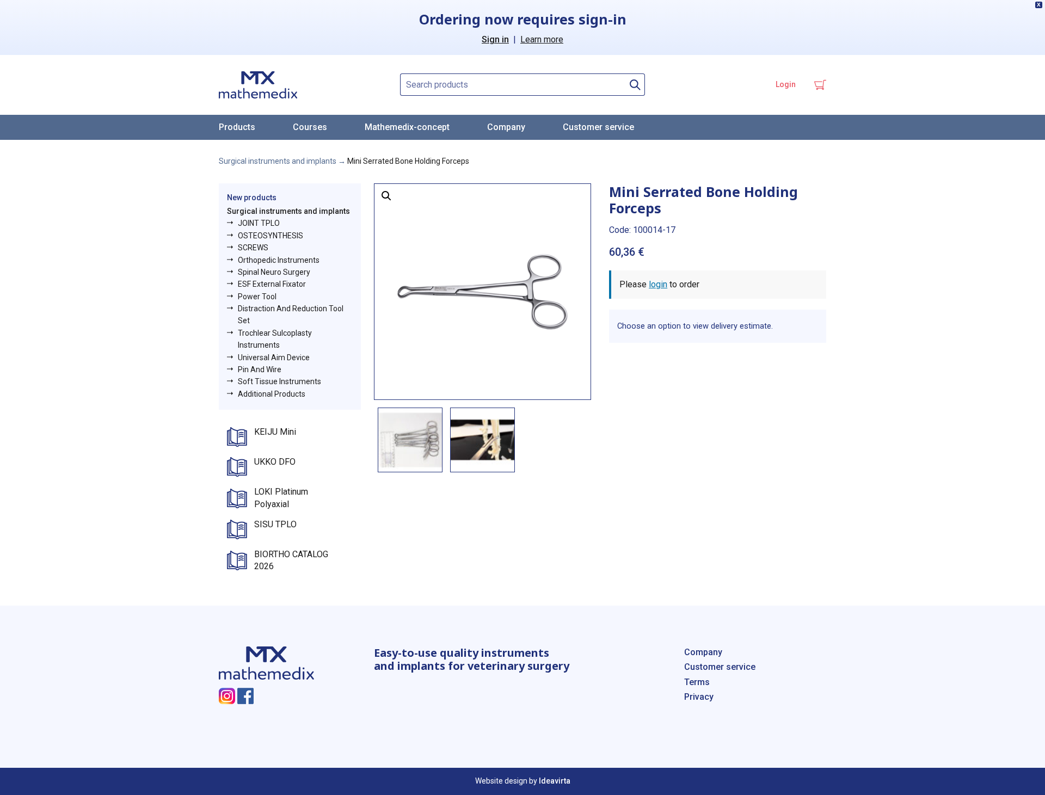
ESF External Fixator (272, 284)
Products (237, 127)
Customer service (598, 127)
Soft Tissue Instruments (279, 381)
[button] (386, 196)
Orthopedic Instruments (278, 260)
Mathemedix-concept (407, 127)
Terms (697, 682)
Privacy (699, 697)
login (658, 284)
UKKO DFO (275, 462)
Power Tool (257, 296)
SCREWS (253, 247)
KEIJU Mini (275, 432)
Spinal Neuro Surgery (274, 272)
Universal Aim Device (274, 357)
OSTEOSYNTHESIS (270, 235)
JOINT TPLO (259, 223)
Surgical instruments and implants (277, 161)
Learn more (541, 39)
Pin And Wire (259, 369)
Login (786, 84)
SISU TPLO (275, 524)
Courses (310, 127)
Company (506, 127)
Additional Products (271, 394)
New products (251, 197)
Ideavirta (554, 780)
